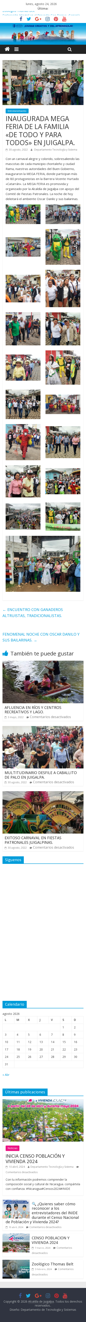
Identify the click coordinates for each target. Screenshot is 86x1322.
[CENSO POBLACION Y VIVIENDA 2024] (16, 1236)
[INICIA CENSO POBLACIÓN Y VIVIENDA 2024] (43, 1101)
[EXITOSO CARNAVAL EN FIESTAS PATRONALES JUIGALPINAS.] (43, 793)
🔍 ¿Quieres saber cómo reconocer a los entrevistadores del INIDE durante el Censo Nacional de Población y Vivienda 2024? (42, 1212)
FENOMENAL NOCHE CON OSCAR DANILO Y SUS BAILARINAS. (41, 637)
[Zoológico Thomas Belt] (16, 1262)
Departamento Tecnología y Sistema (55, 149)
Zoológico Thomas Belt (19, 13)
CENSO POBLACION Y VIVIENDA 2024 (51, 1240)
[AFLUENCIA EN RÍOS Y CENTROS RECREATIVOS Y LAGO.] (43, 663)
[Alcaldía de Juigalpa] (7, 49)
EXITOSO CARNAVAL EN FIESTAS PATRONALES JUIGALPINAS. (33, 840)
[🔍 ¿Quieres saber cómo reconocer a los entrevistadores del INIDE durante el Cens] (16, 1202)
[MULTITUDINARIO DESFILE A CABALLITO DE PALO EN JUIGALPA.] (43, 728)
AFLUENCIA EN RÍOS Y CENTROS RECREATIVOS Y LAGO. (33, 710)
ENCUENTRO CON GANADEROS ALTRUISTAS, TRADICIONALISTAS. (33, 612)
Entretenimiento (17, 111)
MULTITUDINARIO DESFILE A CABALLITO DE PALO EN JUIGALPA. (41, 775)
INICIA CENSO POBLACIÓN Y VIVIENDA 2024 (35, 1158)
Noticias (12, 1148)
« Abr (6, 1075)
